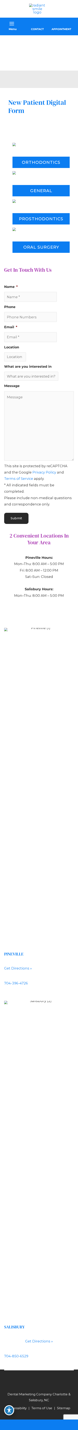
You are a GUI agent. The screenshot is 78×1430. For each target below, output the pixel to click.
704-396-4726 (16, 983)
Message (12, 386)
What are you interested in (28, 366)
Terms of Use (41, 1408)
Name (11, 287)
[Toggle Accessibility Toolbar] (9, 1410)
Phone (9, 307)
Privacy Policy (44, 472)
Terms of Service (18, 478)
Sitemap (63, 1408)
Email (10, 327)
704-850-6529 (16, 1356)
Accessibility (17, 1408)
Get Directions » (18, 968)
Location (11, 347)
